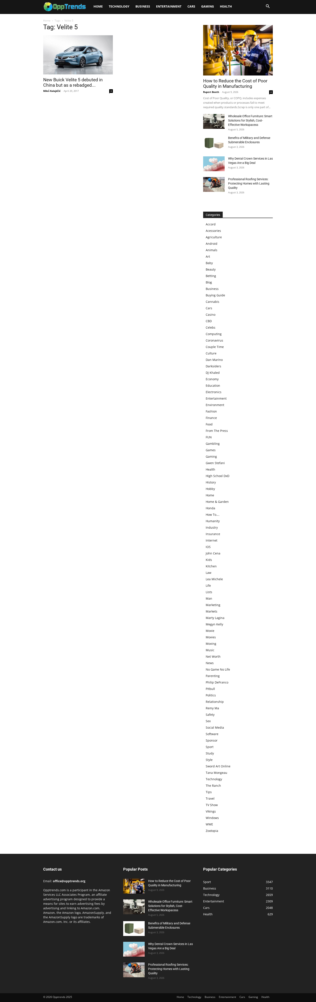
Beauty (211, 269)
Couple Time (215, 347)
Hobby (210, 489)
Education (213, 385)
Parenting (213, 676)
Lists (209, 592)
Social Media (215, 727)
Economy (212, 379)
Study (210, 753)
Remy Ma (212, 708)
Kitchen (211, 566)
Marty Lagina (215, 618)
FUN (209, 437)
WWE (209, 824)
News (210, 663)
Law (208, 573)
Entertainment (168, 6)
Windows (212, 818)
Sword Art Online (218, 766)
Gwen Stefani (215, 463)
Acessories (213, 231)
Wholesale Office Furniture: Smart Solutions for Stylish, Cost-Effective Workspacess (250, 120)
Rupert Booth (211, 92)
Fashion (211, 411)
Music (210, 650)
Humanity (213, 521)
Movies (211, 637)
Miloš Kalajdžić (52, 90)
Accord (211, 224)
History (211, 482)
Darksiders (213, 366)
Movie (210, 631)
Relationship (215, 702)
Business (142, 6)
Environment (215, 405)
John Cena (213, 553)
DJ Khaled (213, 373)
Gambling (213, 444)
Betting (211, 276)
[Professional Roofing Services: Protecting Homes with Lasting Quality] (214, 184)
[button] (267, 7)
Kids (209, 560)
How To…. (212, 515)
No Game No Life (218, 669)
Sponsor (212, 740)
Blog (209, 282)
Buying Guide (215, 295)
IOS (208, 547)
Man (209, 598)
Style (209, 760)
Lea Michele (214, 579)
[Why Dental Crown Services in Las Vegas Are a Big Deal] (214, 163)
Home (98, 6)
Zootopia (212, 831)
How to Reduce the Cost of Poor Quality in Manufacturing (235, 83)
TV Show (212, 805)
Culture (211, 353)
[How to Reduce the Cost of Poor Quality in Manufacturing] (238, 50)
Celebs (210, 327)
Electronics (213, 392)
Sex (208, 721)
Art (208, 256)
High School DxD (217, 476)
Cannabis (212, 302)
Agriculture (214, 237)
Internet (211, 540)
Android (211, 244)
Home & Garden (217, 502)
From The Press (217, 431)
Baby (209, 263)
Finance (211, 418)
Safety (210, 715)
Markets (211, 611)
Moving (211, 644)
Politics (211, 695)
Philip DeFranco (217, 682)
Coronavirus (214, 340)
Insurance (213, 534)
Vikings (211, 811)
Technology (119, 6)
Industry (212, 527)
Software (212, 734)
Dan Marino (214, 360)
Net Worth (213, 656)
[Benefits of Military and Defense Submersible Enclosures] (214, 143)
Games (211, 450)
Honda (210, 508)
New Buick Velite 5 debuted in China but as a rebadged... (73, 82)
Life (208, 585)
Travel (210, 798)
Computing (214, 334)
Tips (209, 792)
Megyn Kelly (214, 624)
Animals (211, 250)
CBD (209, 321)
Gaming (207, 6)
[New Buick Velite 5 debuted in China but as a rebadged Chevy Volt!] (78, 54)
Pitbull (210, 689)
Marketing (213, 605)
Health (226, 6)
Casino (210, 314)
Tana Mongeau (216, 773)
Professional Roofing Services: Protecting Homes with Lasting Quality (248, 183)
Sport (209, 747)
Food (209, 424)
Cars (191, 6)
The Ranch (213, 785)
